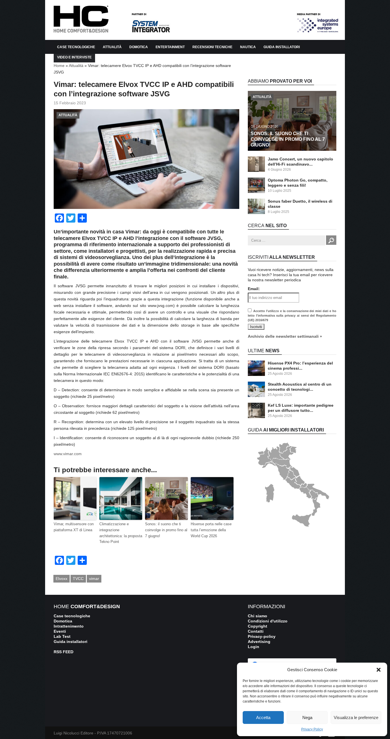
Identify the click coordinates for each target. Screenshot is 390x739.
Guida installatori (282, 47)
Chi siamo (257, 616)
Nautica (248, 47)
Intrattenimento (69, 626)
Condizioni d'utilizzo (268, 621)
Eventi (60, 631)
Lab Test (62, 636)
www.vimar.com (68, 453)
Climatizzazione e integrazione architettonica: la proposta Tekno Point (120, 533)
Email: (254, 288)
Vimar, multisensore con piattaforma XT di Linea (74, 527)
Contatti (256, 631)
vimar (94, 578)
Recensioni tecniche (212, 47)
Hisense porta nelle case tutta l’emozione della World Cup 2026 (211, 530)
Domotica (138, 47)
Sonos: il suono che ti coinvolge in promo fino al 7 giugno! (166, 530)
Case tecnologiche (72, 616)
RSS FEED (63, 652)
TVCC (78, 578)
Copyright (257, 626)
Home (59, 65)
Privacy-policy (262, 636)
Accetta (263, 717)
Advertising (259, 641)
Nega (307, 717)
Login (253, 646)
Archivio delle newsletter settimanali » (285, 336)
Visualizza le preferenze (356, 717)
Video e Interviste (74, 57)
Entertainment (170, 47)
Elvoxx (61, 578)
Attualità (76, 65)
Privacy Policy (312, 729)
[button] (378, 670)
